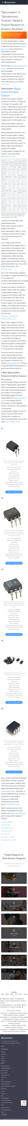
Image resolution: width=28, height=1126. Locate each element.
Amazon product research (7, 828)
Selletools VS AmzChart (6, 831)
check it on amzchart (13, 492)
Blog (2, 1095)
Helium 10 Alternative (6, 1081)
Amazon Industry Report (7, 1102)
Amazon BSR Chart (13, 363)
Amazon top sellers (16, 813)
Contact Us (3, 1077)
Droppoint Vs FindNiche (10, 316)
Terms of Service (5, 1075)
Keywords (3, 1054)
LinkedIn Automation (6, 1110)
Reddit (7, 994)
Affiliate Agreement (5, 1068)
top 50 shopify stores (12, 422)
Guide (2, 1091)
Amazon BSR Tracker (8, 791)
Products (3, 1052)
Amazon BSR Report (6, 1100)
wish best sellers (12, 840)
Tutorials (3, 1093)
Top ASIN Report (5, 1098)
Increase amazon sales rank (8, 837)
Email (16, 994)
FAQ (2, 1079)
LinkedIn (25, 994)
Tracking (3, 1061)
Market (2, 1058)
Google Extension (5, 1084)
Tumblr (11, 994)
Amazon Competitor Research (8, 1086)
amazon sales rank (9, 319)
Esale (2, 1112)
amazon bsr (5, 84)
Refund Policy (4, 1070)
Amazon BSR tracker (6, 825)
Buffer (20, 994)
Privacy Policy (4, 1072)
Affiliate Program (5, 1066)
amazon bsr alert (9, 156)
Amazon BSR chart (5, 834)
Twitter (2, 994)
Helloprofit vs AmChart (6, 822)
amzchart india (6, 269)
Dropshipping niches (12, 804)
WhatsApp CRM (4, 1107)
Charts (2, 1056)
